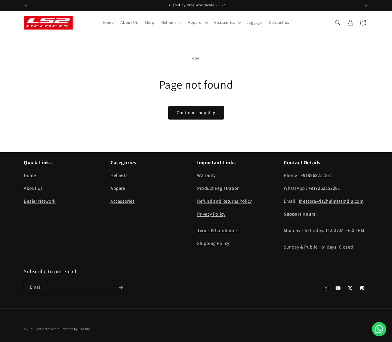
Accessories (122, 201)
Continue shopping (196, 112)
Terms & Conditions (217, 230)
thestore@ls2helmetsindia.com (331, 201)
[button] (171, 22)
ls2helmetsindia (48, 329)
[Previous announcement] (26, 5)
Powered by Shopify (75, 329)
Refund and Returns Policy (224, 201)
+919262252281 (316, 175)
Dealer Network (39, 201)
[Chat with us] (379, 329)
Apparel (118, 188)
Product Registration (218, 188)
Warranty (206, 175)
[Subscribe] (120, 287)
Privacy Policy (211, 214)
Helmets (118, 175)
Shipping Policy (213, 243)
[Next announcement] (366, 5)
